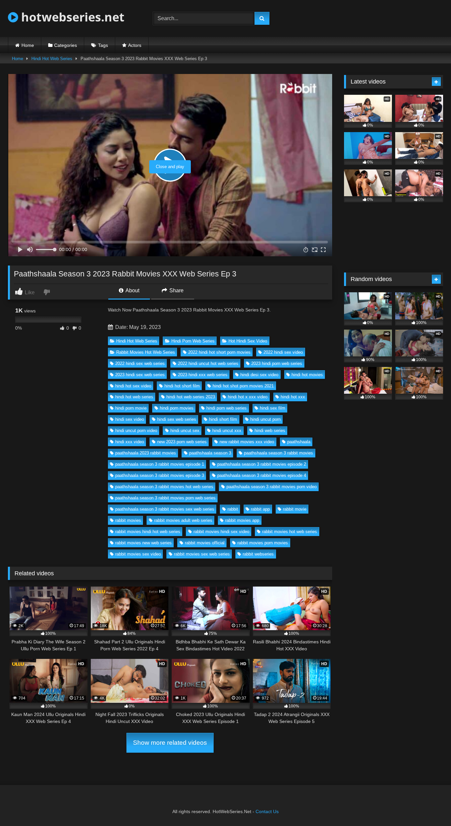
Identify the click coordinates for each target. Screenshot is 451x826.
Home (27, 45)
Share (176, 290)
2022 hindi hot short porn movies (219, 352)
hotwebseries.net (71, 17)
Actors (134, 45)
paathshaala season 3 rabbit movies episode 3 (159, 475)
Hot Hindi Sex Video (247, 341)
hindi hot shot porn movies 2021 (243, 385)
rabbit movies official (205, 542)
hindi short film (223, 419)
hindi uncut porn (265, 419)
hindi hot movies (307, 374)
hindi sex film (272, 408)
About (131, 290)
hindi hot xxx (293, 396)
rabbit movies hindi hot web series (147, 531)
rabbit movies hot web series (289, 531)
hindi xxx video (129, 441)
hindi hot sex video (133, 385)
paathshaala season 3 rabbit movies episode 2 (261, 464)
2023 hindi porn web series (276, 363)
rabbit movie (294, 509)
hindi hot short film (182, 385)
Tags (103, 45)
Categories (65, 45)
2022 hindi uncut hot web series (208, 363)
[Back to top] (430, 806)
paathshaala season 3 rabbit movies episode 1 (159, 464)
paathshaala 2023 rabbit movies (145, 452)
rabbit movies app (242, 520)
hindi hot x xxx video (247, 396)
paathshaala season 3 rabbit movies (278, 452)
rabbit (232, 509)
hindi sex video (129, 419)
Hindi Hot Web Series (51, 58)
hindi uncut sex (184, 430)
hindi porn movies (176, 408)
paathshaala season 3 (210, 452)
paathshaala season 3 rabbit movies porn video (271, 486)
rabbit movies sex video (138, 554)
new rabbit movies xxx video (247, 441)
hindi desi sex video (259, 374)
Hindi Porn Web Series (193, 341)
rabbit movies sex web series (202, 554)
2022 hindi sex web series (140, 363)
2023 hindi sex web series (140, 374)
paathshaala (298, 441)
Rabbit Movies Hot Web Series (145, 352)
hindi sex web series (176, 419)
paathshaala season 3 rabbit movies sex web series (164, 509)
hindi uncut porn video (136, 430)
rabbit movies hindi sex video (221, 531)
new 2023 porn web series (182, 441)
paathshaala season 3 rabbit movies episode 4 (261, 475)
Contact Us (267, 811)
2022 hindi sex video (283, 352)
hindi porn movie (131, 408)
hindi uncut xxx (226, 430)
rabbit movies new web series (143, 542)
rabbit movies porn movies (262, 542)
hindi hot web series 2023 (190, 396)
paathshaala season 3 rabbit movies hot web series (164, 486)
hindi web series (270, 430)
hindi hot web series (134, 396)
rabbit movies (128, 520)
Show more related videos (170, 742)
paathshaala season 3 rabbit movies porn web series (165, 497)
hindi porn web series (226, 408)
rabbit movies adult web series (183, 520)
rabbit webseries (258, 554)
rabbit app (260, 509)
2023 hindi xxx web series (202, 374)
